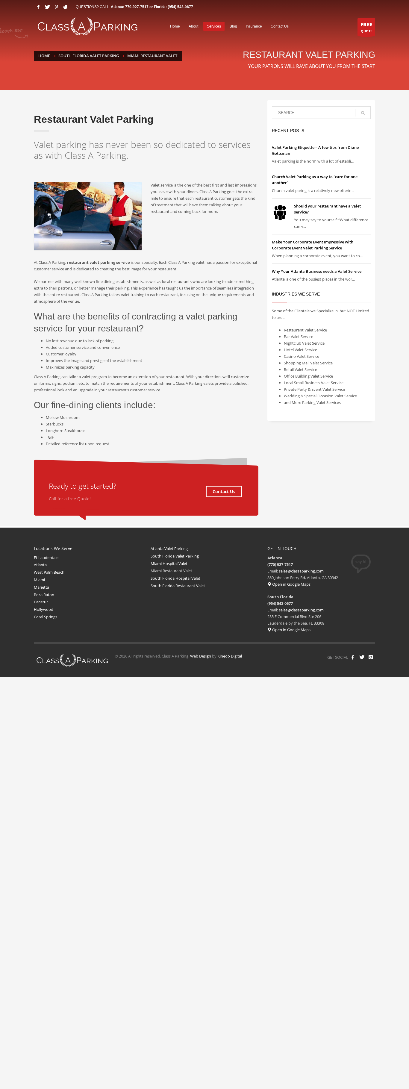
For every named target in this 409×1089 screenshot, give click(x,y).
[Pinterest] (56, 6)
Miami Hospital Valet (169, 563)
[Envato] (65, 6)
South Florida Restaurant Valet (178, 585)
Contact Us (224, 491)
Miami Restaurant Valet (171, 570)
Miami (39, 579)
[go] (363, 113)
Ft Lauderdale (46, 557)
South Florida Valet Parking (175, 556)
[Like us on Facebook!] (352, 657)
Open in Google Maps (290, 584)
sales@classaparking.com (301, 571)
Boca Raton (44, 594)
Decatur (41, 602)
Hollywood (43, 609)
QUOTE (366, 27)
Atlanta (40, 564)
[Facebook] (38, 6)
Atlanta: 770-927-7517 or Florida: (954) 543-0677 (152, 7)
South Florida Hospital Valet (175, 578)
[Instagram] (370, 657)
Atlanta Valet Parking (169, 548)
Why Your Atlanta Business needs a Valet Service (316, 271)
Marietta (41, 587)
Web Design (200, 656)
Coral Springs (45, 617)
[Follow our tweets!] (361, 657)
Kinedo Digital (229, 656)
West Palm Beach (49, 572)
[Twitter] (47, 6)
